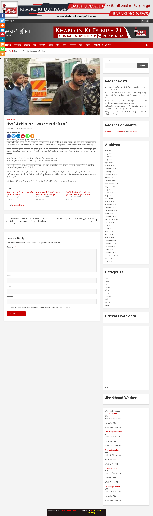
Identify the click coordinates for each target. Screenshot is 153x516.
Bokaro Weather (111, 468)
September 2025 (111, 184)
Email (9, 286)
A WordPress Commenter (115, 132)
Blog (106, 278)
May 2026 (108, 160)
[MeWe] (2, 39)
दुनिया (64, 45)
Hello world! (132, 132)
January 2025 (110, 207)
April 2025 (109, 198)
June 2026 (109, 157)
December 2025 (111, 175)
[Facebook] (9, 136)
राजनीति (42, 45)
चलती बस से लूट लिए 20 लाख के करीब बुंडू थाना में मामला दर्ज (75, 220)
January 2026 (110, 172)
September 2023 (111, 255)
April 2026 (109, 163)
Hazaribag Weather (112, 487)
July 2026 (108, 154)
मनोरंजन (73, 45)
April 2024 (109, 234)
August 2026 (110, 151)
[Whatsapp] (27, 136)
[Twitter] (13, 136)
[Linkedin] (18, 136)
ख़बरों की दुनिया (17, 31)
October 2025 (110, 181)
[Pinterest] (23, 136)
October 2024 (110, 216)
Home (8, 45)
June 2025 (109, 193)
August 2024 (110, 222)
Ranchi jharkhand (17, 205)
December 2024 (111, 210)
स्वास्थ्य (88, 45)
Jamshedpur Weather (113, 432)
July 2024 (108, 225)
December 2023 (111, 246)
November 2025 (111, 178)
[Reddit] (2, 25)
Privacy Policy (101, 45)
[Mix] (2, 44)
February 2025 (110, 204)
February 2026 (110, 169)
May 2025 (108, 195)
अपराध (50, 45)
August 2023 (110, 258)
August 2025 (110, 187)
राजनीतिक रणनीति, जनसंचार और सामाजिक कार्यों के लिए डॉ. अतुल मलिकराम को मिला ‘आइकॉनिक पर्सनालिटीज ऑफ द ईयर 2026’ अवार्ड (126, 95)
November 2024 (111, 213)
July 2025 (108, 190)
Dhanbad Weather (112, 450)
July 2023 (108, 261)
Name (10, 276)
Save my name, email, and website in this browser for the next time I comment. (41, 307)
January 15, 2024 (13, 128)
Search (107, 61)
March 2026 (109, 166)
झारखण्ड (27, 45)
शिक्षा (80, 45)
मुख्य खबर (17, 45)
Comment (11, 247)
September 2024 (111, 219)
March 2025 (109, 201)
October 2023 (110, 252)
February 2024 (110, 240)
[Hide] (1, 58)
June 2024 (109, 228)
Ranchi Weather (111, 413)
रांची (34, 45)
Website (10, 297)
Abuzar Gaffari (26, 128)
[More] (32, 136)
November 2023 (111, 249)
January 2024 (110, 243)
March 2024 (109, 237)
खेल (57, 45)
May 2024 (108, 231)
